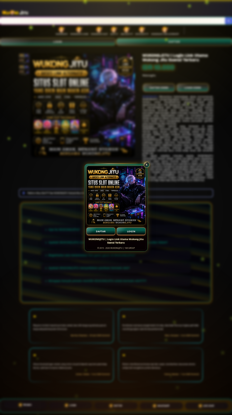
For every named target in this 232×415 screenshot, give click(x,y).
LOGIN (131, 231)
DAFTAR (101, 231)
